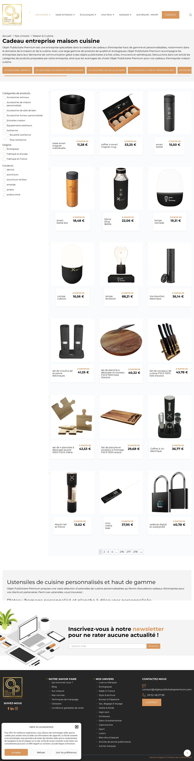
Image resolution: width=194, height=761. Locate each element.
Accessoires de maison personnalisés (19, 104)
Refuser (41, 752)
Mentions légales (157, 757)
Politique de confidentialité (179, 757)
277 (129, 551)
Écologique (13, 149)
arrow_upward (187, 753)
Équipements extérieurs (19, 125)
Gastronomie (106, 724)
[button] (76, 726)
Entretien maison (16, 120)
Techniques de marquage (65, 699)
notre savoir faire (63, 679)
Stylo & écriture (107, 695)
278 (135, 551)
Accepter (16, 752)
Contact (152, 702)
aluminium (12, 174)
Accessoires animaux (18, 97)
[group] (17, 70)
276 (122, 551)
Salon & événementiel (110, 720)
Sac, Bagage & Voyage (110, 703)
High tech (104, 712)
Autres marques (107, 746)
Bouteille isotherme (20, 134)
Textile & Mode (106, 708)
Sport (102, 729)
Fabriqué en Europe (17, 154)
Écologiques (105, 686)
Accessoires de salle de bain (21, 110)
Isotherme (12, 130)
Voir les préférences (66, 752)
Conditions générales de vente (68, 708)
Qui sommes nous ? (62, 682)
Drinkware (104, 716)
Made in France (107, 691)
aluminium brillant (17, 179)
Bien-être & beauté (109, 737)
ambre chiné (13, 194)
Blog (54, 686)
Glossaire (56, 703)
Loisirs (102, 733)
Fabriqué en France (17, 159)
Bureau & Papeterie (109, 699)
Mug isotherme (18, 139)
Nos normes (58, 695)
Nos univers (105, 679)
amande (11, 184)
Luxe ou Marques (108, 682)
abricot (10, 169)
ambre (10, 189)
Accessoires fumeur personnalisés (25, 115)
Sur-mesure (58, 691)
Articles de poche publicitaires (115, 741)
